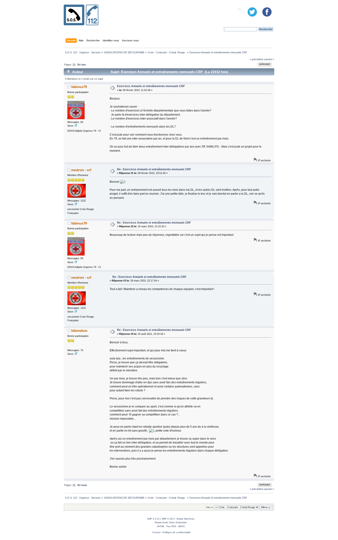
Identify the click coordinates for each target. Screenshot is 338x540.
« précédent (256, 59)
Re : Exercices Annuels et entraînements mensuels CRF (154, 169)
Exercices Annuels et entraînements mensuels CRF (151, 86)
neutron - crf (81, 170)
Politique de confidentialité (177, 532)
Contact (156, 532)
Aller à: (209, 507)
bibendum (79, 331)
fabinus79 (79, 87)
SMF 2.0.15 (153, 518)
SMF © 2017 (168, 518)
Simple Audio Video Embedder (171, 522)
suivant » (269, 59)
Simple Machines (185, 518)
